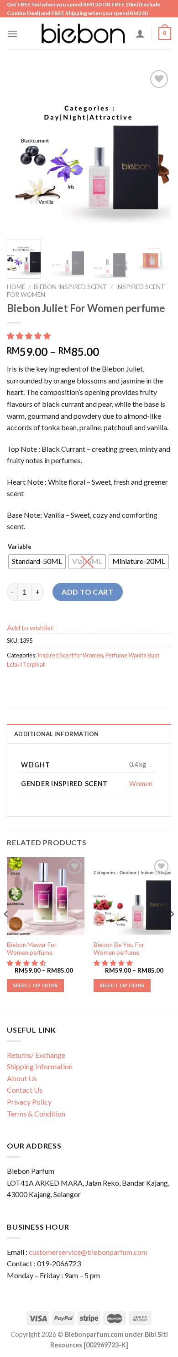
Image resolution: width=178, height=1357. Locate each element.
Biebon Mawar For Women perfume (32, 949)
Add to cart (87, 591)
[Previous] (21, 150)
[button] (29, 335)
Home (16, 286)
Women (140, 784)
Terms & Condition (36, 1113)
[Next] (156, 150)
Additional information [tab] (56, 734)
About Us (22, 1078)
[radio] (37, 562)
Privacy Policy (29, 1101)
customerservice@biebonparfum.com (88, 1252)
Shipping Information (40, 1066)
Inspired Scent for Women (70, 655)
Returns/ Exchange (36, 1055)
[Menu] (12, 33)
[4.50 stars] (27, 963)
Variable (19, 547)
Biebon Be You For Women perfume (119, 949)
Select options (35, 985)
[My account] (140, 33)
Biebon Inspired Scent (70, 286)
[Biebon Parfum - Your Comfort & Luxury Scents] (83, 33)
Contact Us (24, 1089)
